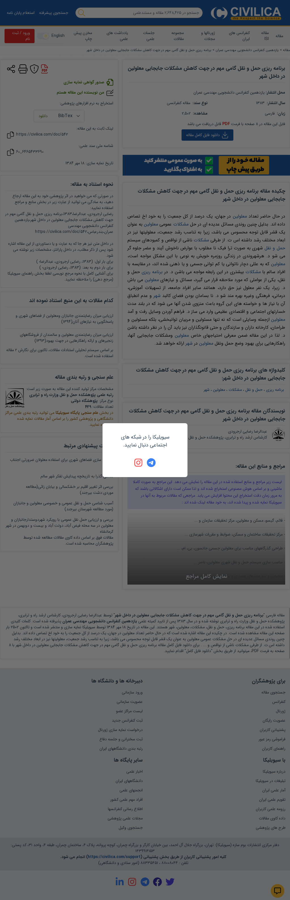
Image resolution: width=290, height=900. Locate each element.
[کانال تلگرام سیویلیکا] (151, 462)
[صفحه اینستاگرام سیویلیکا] (138, 462)
